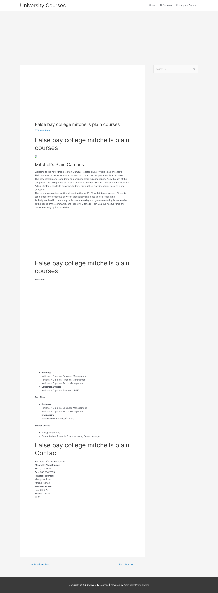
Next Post (126, 564)
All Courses (166, 5)
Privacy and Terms (186, 5)
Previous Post (40, 564)
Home (152, 5)
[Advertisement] (109, 35)
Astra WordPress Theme (136, 585)
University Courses (43, 5)
